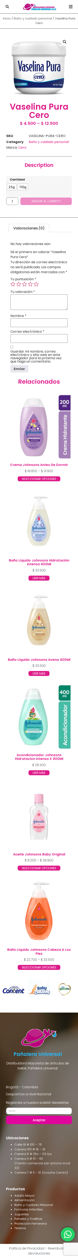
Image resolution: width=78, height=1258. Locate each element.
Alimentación (24, 1200)
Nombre (18, 316)
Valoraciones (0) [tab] (29, 228)
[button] (7, 7)
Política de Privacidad (26, 1248)
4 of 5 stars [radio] (30, 284)
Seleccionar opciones (39, 479)
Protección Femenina (30, 1223)
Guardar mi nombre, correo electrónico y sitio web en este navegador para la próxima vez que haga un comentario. (36, 356)
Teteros (20, 1228)
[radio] (11, 187)
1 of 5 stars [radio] (12, 284)
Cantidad (17, 179)
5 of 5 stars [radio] (36, 284)
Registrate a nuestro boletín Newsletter (37, 1103)
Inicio (7, 18)
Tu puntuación (23, 279)
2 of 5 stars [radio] (18, 284)
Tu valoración (22, 292)
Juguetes (21, 1214)
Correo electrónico (27, 331)
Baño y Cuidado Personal (33, 1205)
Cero (22, 147)
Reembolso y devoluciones (48, 1251)
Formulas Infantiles (28, 1209)
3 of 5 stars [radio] (24, 284)
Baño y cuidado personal (33, 18)
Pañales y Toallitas (28, 1219)
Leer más (39, 578)
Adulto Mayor (24, 1195)
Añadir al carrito (46, 201)
